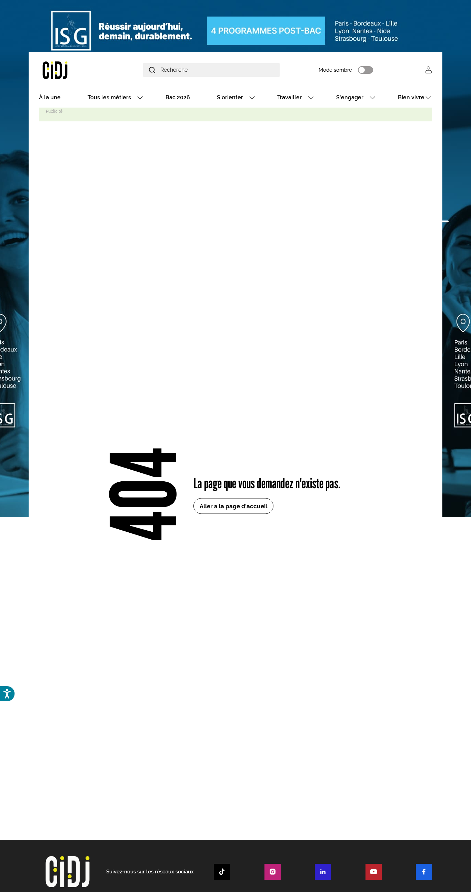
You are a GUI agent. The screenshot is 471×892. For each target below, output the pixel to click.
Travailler (289, 97)
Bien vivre (411, 97)
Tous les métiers (109, 97)
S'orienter (230, 97)
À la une (50, 97)
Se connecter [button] (428, 69)
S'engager (349, 97)
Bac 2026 (178, 97)
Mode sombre (335, 70)
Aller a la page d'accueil (233, 505)
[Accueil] (71, 70)
